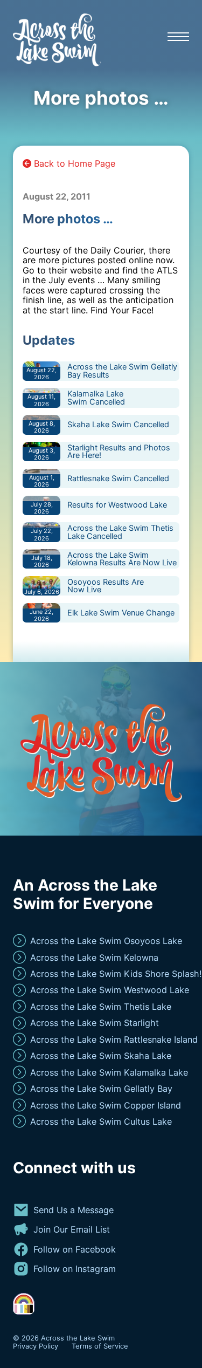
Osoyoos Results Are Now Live (105, 585)
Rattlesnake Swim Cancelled (118, 478)
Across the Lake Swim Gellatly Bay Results (122, 370)
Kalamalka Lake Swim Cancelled (96, 397)
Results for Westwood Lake (117, 504)
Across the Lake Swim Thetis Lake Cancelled (120, 532)
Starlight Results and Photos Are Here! (118, 451)
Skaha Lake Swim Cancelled (118, 424)
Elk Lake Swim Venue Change (121, 612)
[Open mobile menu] (178, 36)
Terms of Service (100, 1346)
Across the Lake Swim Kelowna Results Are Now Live (122, 558)
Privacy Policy (35, 1346)
